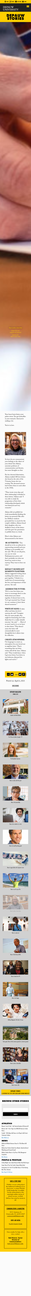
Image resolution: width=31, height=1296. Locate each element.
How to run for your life (15, 889)
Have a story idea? (15, 1181)
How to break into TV (15, 976)
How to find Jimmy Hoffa (15, 955)
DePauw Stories (15, 17)
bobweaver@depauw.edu (15, 1244)
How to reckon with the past (15, 781)
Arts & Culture (15, 686)
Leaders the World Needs (15, 715)
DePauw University (11, 8)
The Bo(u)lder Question (15, 759)
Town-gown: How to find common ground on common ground (15, 1042)
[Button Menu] (28, 6)
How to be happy (15, 998)
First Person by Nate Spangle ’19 (15, 737)
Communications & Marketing (15, 1208)
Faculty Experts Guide (15, 1224)
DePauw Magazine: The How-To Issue (15, 1020)
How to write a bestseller (15, 1063)
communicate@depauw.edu (15, 1216)
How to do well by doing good (15, 846)
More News (4, 1157)
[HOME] (11, 674)
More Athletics (5, 1138)
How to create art (15, 933)
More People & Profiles (6, 1172)
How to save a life (15, 1085)
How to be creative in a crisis (16, 824)
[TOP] (8, 674)
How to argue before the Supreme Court (15, 868)
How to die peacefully (15, 802)
